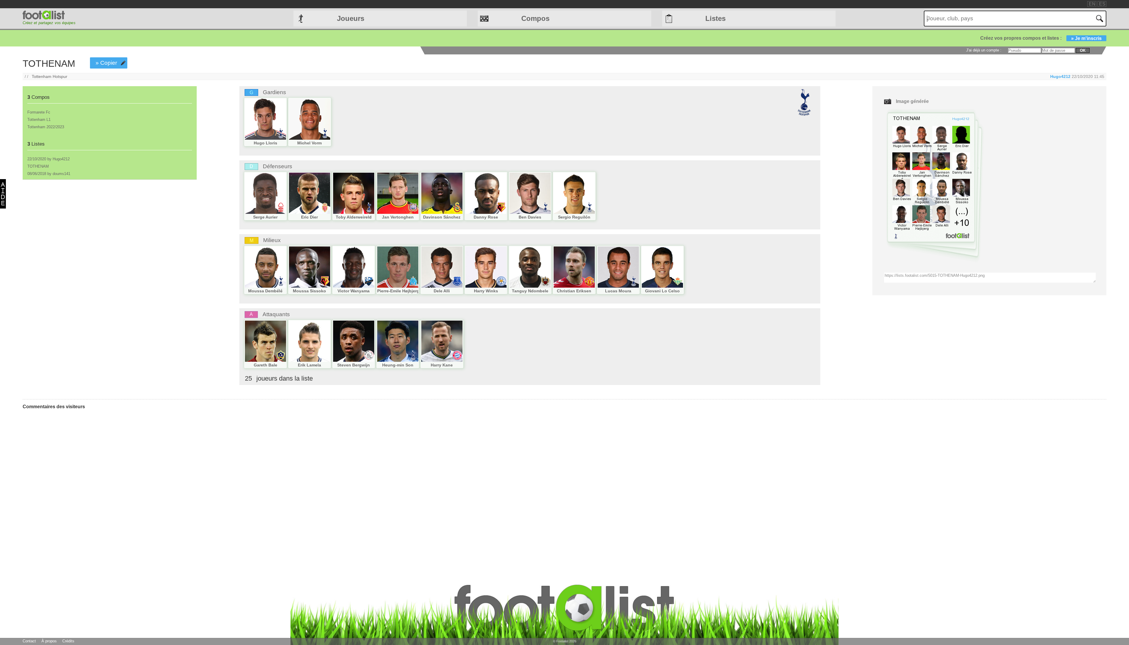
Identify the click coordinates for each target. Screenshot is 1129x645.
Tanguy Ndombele (530, 291)
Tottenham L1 (39, 119)
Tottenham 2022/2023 (45, 127)
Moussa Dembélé (265, 291)
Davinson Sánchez (441, 217)
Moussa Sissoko (309, 291)
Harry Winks (486, 291)
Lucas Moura (618, 291)
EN (1092, 3)
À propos (49, 641)
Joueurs (350, 18)
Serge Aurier (265, 217)
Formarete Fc (38, 112)
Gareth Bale (265, 365)
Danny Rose (486, 217)
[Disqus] (67, 487)
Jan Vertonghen (398, 217)
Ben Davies (530, 217)
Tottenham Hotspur (49, 76)
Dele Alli (442, 291)
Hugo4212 (1060, 76)
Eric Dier (309, 217)
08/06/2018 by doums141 (48, 173)
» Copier (106, 63)
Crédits (68, 641)
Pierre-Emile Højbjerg (398, 291)
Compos (535, 18)
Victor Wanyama (354, 291)
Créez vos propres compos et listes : (1041, 38)
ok (1082, 50)
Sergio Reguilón (574, 217)
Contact (29, 641)
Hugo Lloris (265, 143)
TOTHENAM (38, 166)
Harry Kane (442, 365)
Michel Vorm (309, 143)
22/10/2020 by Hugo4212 (48, 159)
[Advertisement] (109, 230)
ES (1102, 3)
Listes (715, 18)
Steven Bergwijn (353, 365)
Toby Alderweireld (354, 217)
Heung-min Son (397, 365)
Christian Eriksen (574, 291)
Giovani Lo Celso (662, 291)
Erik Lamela (309, 365)
